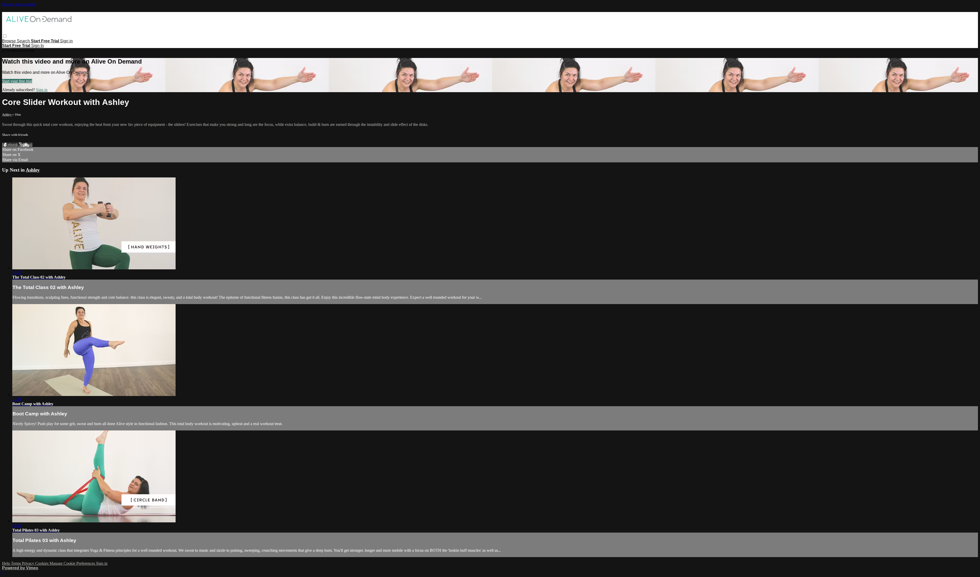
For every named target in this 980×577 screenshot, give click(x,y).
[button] (4, 36)
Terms (16, 563)
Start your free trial (17, 81)
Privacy (28, 563)
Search (24, 41)
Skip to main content (18, 4)
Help (6, 563)
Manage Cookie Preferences (73, 563)
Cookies (42, 563)
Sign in (66, 41)
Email (27, 144)
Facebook (10, 144)
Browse (9, 41)
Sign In (37, 45)
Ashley (7, 114)
